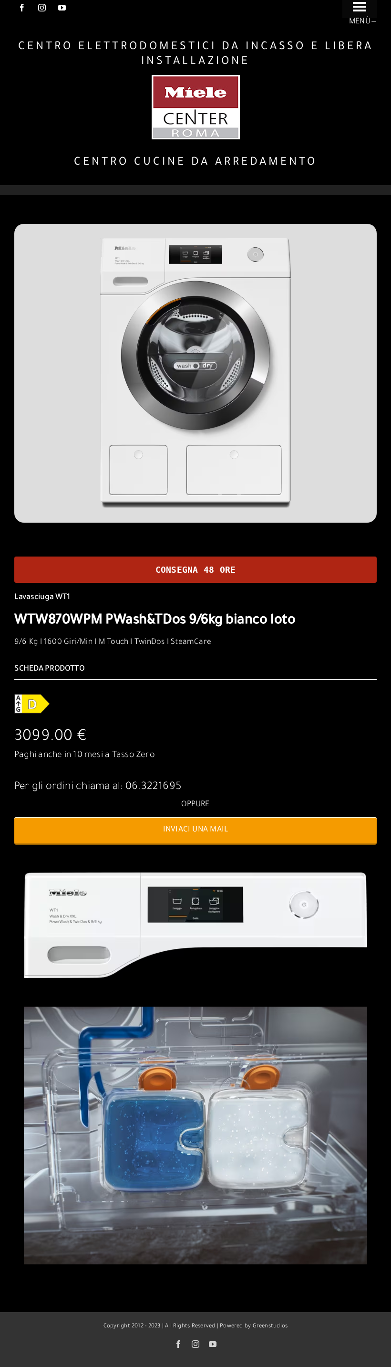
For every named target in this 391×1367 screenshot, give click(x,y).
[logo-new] (196, 78)
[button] (195, 830)
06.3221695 (153, 787)
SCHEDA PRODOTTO (49, 669)
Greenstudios (270, 1327)
